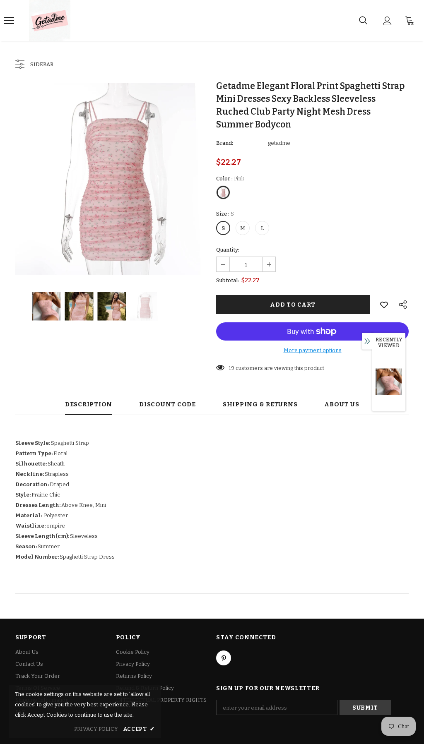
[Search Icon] (363, 21)
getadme (279, 143)
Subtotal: (227, 280)
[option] (111, 179)
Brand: (224, 143)
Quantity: (227, 250)
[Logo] (49, 20)
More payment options (313, 350)
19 (231, 368)
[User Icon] (387, 21)
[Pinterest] (223, 657)
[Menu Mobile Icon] (9, 21)
